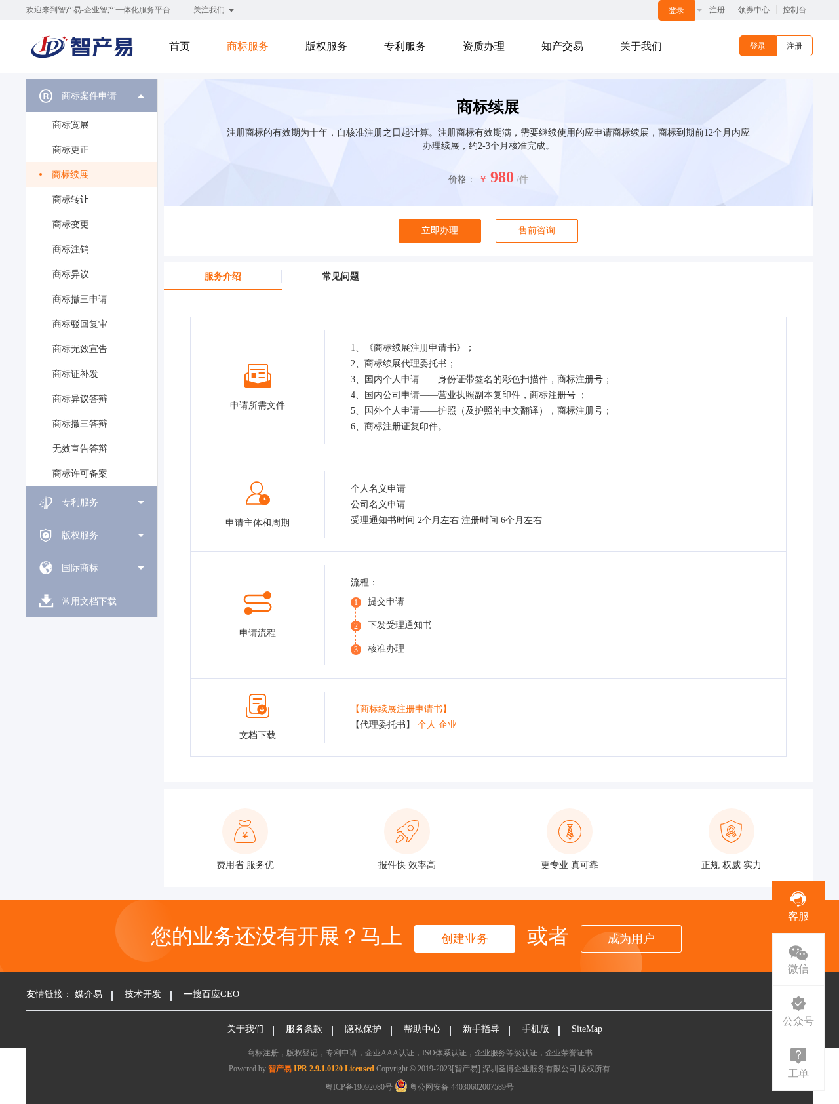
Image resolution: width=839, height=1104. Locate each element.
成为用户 (631, 938)
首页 (179, 46)
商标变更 (70, 224)
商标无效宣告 (79, 349)
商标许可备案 (79, 474)
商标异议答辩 (79, 399)
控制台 (794, 9)
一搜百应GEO (211, 994)
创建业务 (464, 938)
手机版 (535, 1029)
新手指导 (481, 1029)
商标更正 (70, 150)
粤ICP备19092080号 (359, 1087)
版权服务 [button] (326, 46)
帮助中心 (422, 1029)
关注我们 (210, 9)
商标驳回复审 (79, 324)
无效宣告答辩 (79, 449)
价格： (462, 179)
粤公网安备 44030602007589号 (461, 1087)
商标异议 (70, 274)
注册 (717, 9)
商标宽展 (70, 125)
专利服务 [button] (405, 46)
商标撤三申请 (79, 299)
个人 (427, 725)
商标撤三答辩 (79, 424)
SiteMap (587, 1029)
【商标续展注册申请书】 (401, 709)
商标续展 (70, 175)
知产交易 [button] (562, 46)
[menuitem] (91, 282)
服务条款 (304, 1029)
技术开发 (143, 994)
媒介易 (88, 994)
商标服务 (248, 46)
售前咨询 (536, 230)
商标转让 (70, 200)
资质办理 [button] (484, 46)
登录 (676, 10)
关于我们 (641, 46)
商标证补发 (75, 374)
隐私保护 (363, 1029)
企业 (448, 725)
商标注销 (70, 249)
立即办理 (439, 230)
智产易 (280, 1068)
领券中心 (754, 9)
